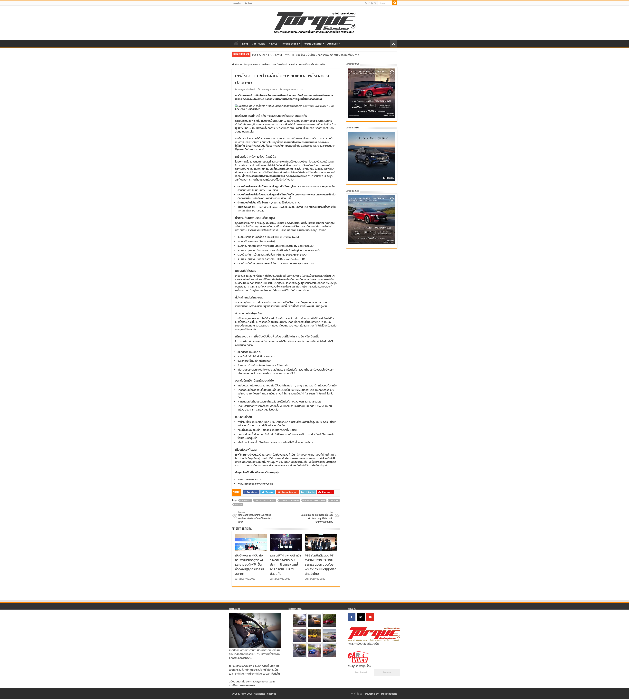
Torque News (251, 64)
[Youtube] (372, 3)
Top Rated (361, 672)
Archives (332, 44)
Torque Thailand (246, 89)
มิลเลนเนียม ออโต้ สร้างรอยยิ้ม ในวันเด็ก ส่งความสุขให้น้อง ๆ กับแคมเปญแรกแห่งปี (317, 517)
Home (236, 43)
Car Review (258, 44)
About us (237, 2)
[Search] (394, 2)
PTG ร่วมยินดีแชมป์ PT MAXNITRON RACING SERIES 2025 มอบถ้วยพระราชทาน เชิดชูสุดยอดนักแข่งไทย (320, 564)
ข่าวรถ (300, 89)
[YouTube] (370, 617)
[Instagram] (361, 617)
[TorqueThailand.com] (314, 22)
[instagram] (375, 3)
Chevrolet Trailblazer (314, 500)
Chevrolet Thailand (289, 500)
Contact (248, 2)
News (245, 44)
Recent (387, 672)
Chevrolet (245, 500)
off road (334, 500)
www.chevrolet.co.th (249, 479)
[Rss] (366, 3)
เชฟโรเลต (240, 138)
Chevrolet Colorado (265, 500)
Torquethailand (388, 694)
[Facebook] (369, 3)
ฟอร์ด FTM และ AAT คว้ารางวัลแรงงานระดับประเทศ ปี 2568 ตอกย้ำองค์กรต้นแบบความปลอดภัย (285, 564)
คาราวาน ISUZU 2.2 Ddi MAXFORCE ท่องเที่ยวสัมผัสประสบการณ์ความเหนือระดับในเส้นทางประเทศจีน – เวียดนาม (318, 55)
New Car (273, 44)
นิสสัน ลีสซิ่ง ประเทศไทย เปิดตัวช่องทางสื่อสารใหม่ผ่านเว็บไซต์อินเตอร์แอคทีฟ (255, 517)
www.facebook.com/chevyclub (255, 484)
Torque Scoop (290, 44)
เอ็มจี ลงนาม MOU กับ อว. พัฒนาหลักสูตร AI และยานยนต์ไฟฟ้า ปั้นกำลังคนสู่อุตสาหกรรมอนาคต (249, 564)
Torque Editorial (312, 44)
